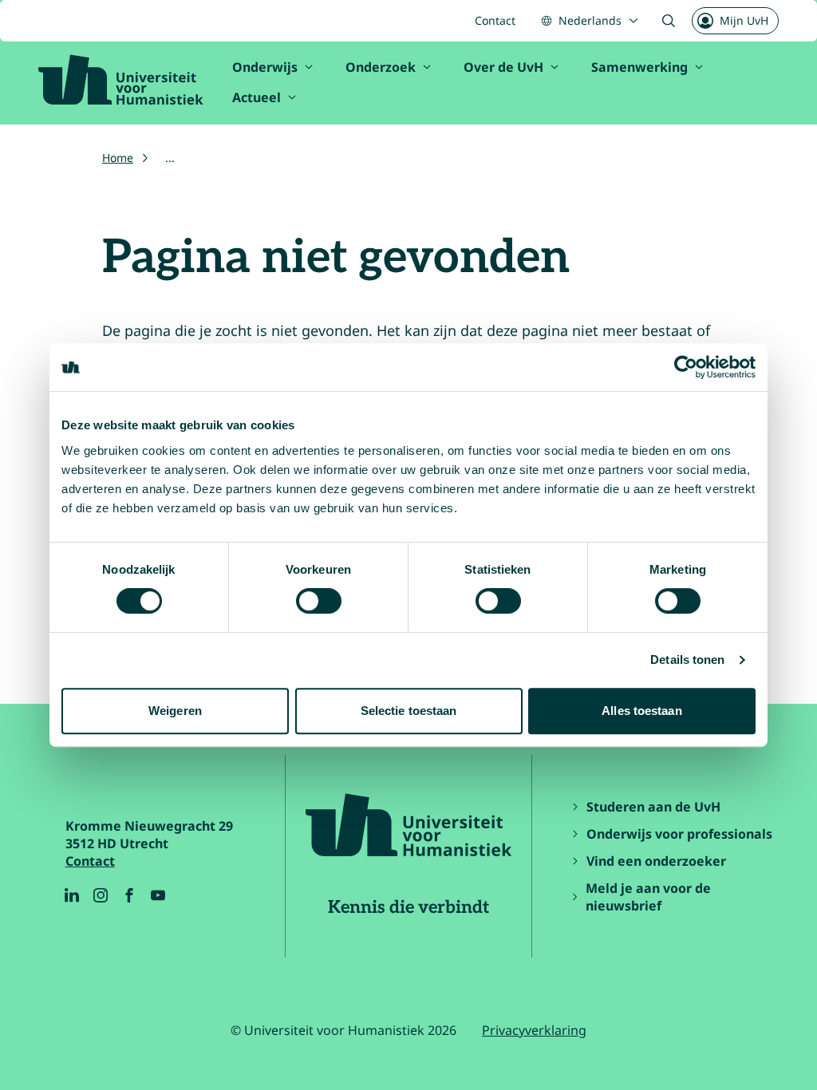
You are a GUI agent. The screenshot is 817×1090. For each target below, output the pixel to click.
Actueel (256, 97)
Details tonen (687, 659)
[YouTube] (158, 895)
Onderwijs (265, 67)
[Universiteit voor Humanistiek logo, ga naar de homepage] (120, 79)
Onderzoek (380, 67)
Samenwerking (639, 67)
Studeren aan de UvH (653, 807)
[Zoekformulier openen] (668, 20)
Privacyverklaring (534, 1030)
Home (117, 157)
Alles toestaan (641, 710)
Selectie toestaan (409, 710)
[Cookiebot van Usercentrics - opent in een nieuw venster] (686, 367)
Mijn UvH (744, 20)
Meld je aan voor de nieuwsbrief (648, 896)
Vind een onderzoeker (656, 861)
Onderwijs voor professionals (679, 834)
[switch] (318, 601)
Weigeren (175, 710)
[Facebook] (129, 895)
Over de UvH (503, 67)
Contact (495, 20)
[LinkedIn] (72, 895)
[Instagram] (100, 895)
